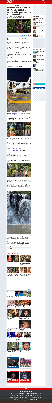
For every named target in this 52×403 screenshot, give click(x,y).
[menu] (7, 2)
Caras (15, 395)
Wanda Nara (10, 41)
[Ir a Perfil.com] (44, 0)
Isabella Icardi (19, 250)
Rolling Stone (30, 395)
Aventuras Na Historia (23, 395)
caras (13, 371)
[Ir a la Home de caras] (26, 389)
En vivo (44, 2)
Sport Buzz (34, 395)
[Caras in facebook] (23, 391)
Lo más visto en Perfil (38, 49)
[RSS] (29, 391)
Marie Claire (21, 393)
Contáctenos (22, 397)
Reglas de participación (35, 397)
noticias (13, 358)
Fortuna (24, 393)
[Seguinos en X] (25, 391)
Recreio (38, 395)
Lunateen (35, 393)
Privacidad (26, 397)
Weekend (28, 393)
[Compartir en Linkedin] (28, 35)
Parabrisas (32, 393)
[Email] (30, 35)
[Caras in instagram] (21, 391)
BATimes (39, 393)
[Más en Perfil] (12, 356)
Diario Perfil (13, 393)
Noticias (17, 393)
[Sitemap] (31, 391)
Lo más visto (36, 16)
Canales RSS (12, 397)
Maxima (41, 395)
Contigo (18, 395)
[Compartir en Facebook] (23, 35)
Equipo (30, 397)
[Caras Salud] (39, 85)
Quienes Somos (16, 397)
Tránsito (41, 397)
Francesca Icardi (14, 250)
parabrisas (25, 371)
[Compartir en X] (24, 35)
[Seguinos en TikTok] (27, 391)
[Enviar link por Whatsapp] (26, 35)
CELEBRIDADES (17, 5)
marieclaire (25, 358)
